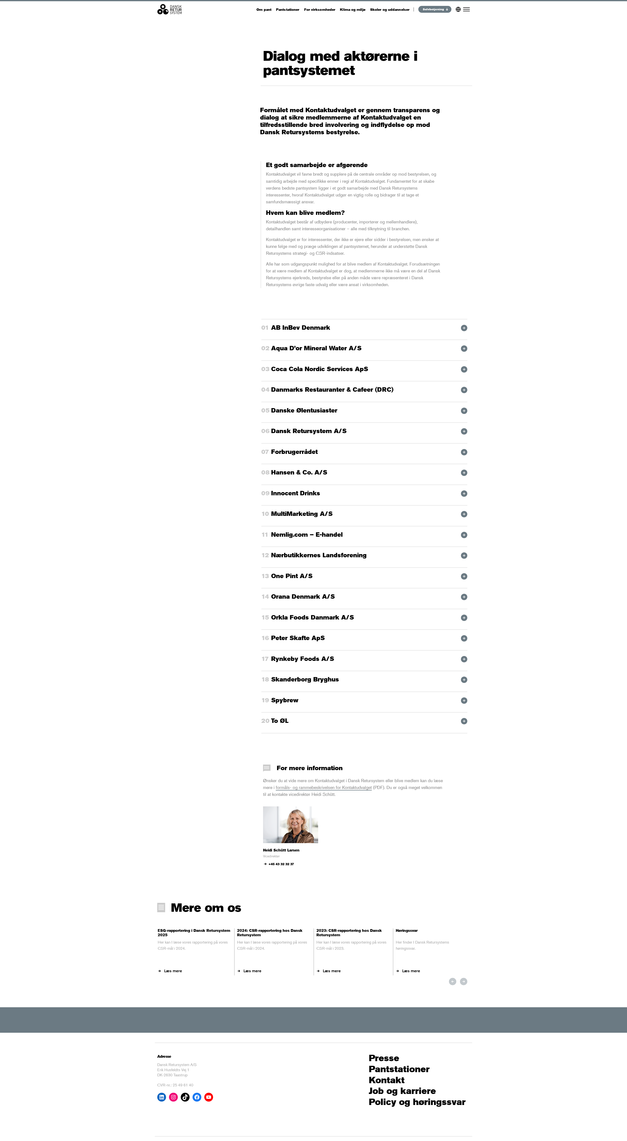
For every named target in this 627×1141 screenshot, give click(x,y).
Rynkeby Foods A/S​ (302, 658)
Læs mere (173, 971)
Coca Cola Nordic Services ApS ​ (320, 369)
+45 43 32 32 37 (281, 864)
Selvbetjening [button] (433, 9)
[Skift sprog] (458, 8)
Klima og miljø (352, 9)
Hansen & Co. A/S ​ (300, 472)
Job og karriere (402, 1091)
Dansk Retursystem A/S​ (309, 431)
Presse (384, 1058)
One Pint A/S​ (292, 576)
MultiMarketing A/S (302, 513)
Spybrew (284, 700)
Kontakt (387, 1080)
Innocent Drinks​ (295, 493)
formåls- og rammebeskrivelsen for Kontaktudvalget (324, 787)
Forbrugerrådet (295, 451)
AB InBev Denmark (300, 327)
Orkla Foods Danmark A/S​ (312, 617)
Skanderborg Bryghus (305, 679)
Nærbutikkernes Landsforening (319, 555)
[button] (452, 981)
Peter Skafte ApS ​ (299, 638)
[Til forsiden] (169, 9)
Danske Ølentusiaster (304, 410)
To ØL (280, 720)
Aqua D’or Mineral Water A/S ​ (317, 348)
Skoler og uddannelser (390, 9)
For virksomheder (320, 9)
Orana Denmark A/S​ (303, 596)
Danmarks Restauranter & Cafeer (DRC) (332, 389)
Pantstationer (287, 9)
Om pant (263, 9)
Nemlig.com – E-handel (307, 534)
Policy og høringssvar (417, 1102)
